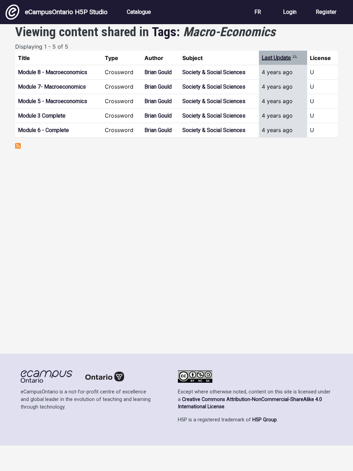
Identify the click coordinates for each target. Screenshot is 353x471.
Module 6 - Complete (43, 130)
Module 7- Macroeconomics (52, 86)
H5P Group (264, 420)
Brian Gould (158, 72)
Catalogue (139, 12)
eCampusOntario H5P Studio (66, 12)
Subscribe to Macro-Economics (18, 146)
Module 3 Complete (41, 115)
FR (257, 12)
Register (326, 12)
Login (289, 12)
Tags (164, 31)
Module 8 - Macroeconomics (52, 72)
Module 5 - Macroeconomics (52, 101)
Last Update (279, 57)
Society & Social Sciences (213, 72)
